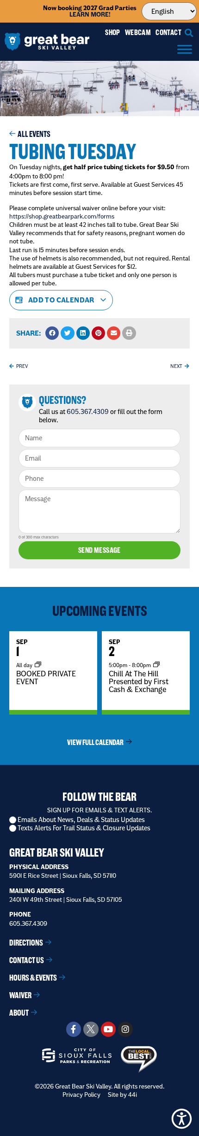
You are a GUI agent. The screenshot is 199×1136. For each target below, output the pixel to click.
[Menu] (184, 49)
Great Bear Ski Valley (56, 853)
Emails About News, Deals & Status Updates (81, 819)
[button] (189, 32)
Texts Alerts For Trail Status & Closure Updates (84, 828)
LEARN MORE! (90, 14)
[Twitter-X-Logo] (90, 1029)
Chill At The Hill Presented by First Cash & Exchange (138, 681)
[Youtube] (108, 1029)
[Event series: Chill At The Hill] (156, 665)
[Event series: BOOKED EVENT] (38, 665)
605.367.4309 (88, 412)
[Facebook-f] (73, 1029)
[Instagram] (125, 1029)
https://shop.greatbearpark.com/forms (61, 216)
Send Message (99, 550)
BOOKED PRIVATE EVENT (46, 677)
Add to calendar (61, 300)
